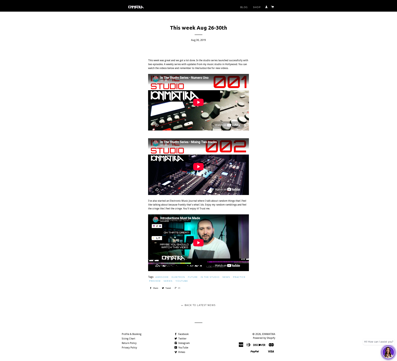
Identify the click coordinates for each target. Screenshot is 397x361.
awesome (162, 277)
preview (155, 281)
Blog (244, 7)
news (226, 277)
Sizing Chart (128, 338)
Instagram (184, 343)
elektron (178, 277)
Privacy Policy (129, 347)
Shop (257, 7)
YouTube (183, 347)
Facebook (183, 334)
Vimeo (181, 352)
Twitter (182, 338)
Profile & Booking (131, 334)
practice (239, 277)
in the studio (210, 277)
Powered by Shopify (264, 338)
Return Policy (129, 343)
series (168, 281)
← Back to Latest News (198, 305)
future (193, 277)
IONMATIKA (268, 334)
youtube (182, 281)
